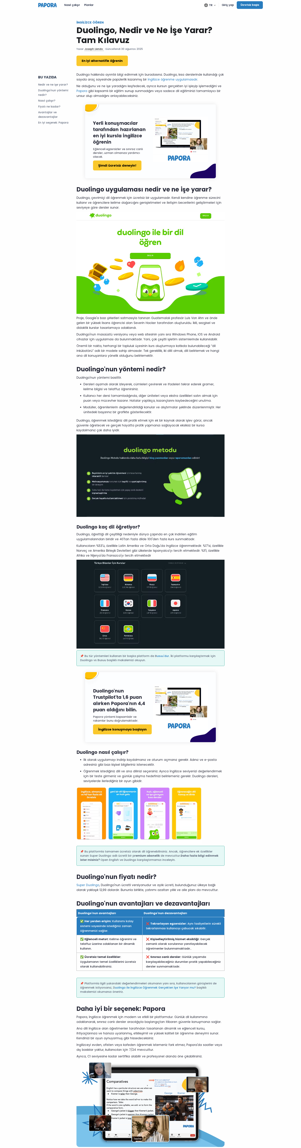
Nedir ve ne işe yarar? (53, 84)
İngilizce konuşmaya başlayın (122, 729)
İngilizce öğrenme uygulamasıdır (172, 79)
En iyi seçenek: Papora (53, 123)
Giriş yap (228, 5)
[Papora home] (48, 5)
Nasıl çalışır (72, 5)
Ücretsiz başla (250, 5)
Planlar (89, 5)
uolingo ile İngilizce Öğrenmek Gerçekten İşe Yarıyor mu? (156, 988)
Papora (81, 91)
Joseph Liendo (94, 49)
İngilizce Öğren (90, 22)
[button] (210, 5)
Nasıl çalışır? (46, 101)
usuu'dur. (163, 656)
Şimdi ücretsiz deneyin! (117, 165)
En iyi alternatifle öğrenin (102, 61)
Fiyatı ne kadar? (49, 106)
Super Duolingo (87, 885)
